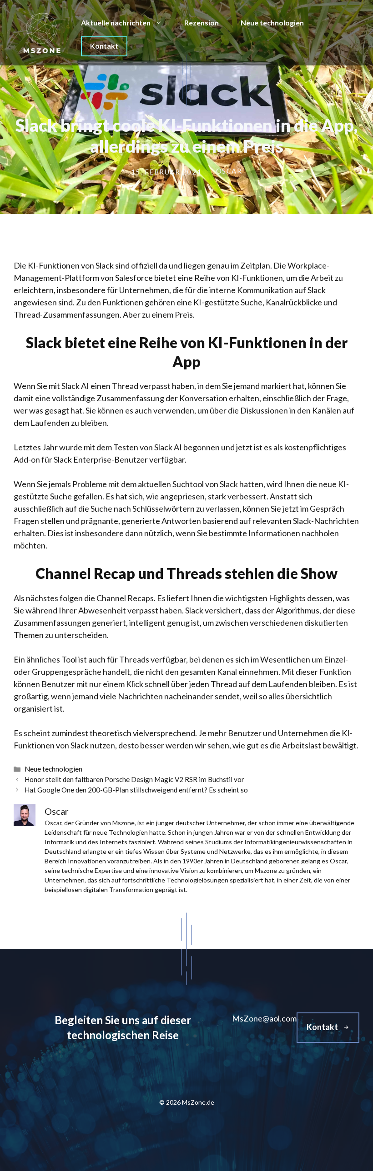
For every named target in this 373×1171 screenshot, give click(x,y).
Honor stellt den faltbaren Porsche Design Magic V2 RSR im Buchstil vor (134, 779)
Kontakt (104, 45)
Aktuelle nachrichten (116, 22)
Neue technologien (272, 22)
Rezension (201, 22)
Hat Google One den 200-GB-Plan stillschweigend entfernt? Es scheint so (136, 790)
